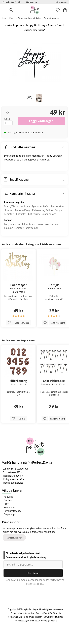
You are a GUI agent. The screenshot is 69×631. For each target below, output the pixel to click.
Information (60, 2)
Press (6, 503)
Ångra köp (9, 514)
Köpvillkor (9, 496)
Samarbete (9, 507)
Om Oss (8, 500)
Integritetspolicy (12, 510)
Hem (4, 18)
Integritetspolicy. (34, 583)
